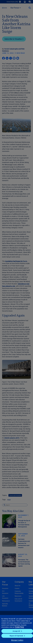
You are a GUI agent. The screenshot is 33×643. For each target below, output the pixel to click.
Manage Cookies (17, 640)
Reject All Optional (16, 636)
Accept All (16, 631)
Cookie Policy (19, 627)
